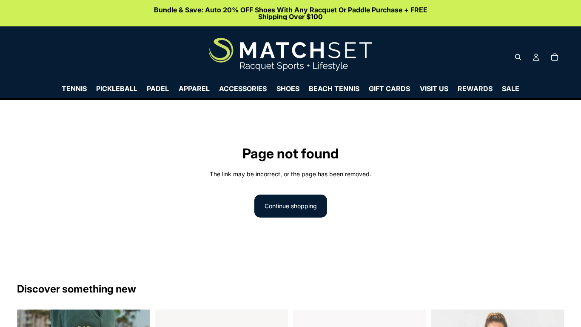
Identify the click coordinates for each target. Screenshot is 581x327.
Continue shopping (291, 205)
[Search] (518, 57)
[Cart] (554, 57)
